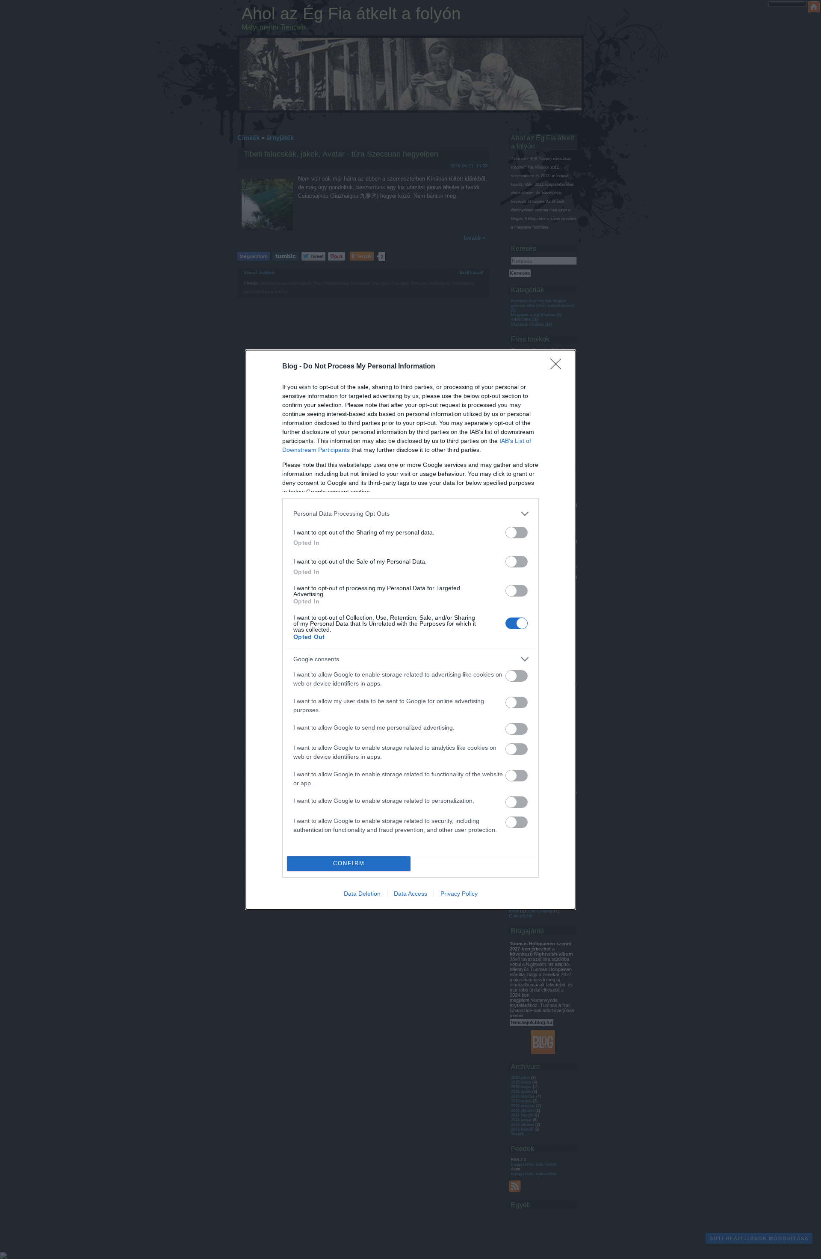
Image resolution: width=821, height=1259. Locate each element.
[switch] (516, 532)
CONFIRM (349, 863)
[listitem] (410, 513)
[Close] (558, 367)
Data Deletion (362, 893)
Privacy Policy (459, 893)
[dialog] (410, 629)
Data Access (410, 893)
